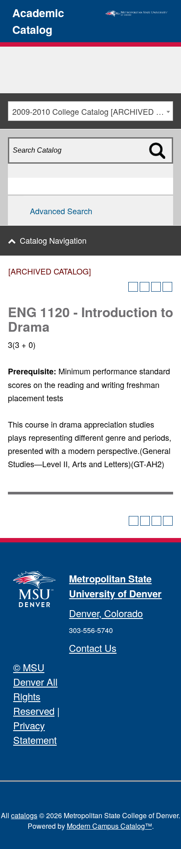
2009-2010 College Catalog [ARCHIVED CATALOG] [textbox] (92, 111)
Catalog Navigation (53, 240)
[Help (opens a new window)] (167, 287)
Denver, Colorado (106, 613)
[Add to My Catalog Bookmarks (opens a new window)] (133, 287)
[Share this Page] (144, 287)
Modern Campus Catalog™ (109, 826)
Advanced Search (61, 210)
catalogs (24, 815)
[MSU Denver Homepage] (136, 12)
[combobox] (90, 111)
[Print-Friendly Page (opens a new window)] (156, 287)
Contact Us (92, 648)
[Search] (162, 165)
